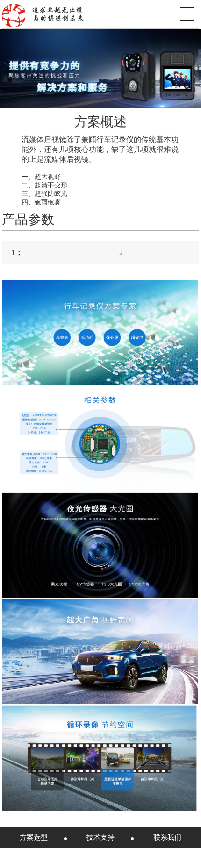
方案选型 (34, 837)
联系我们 (167, 837)
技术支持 (100, 837)
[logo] (42, 14)
